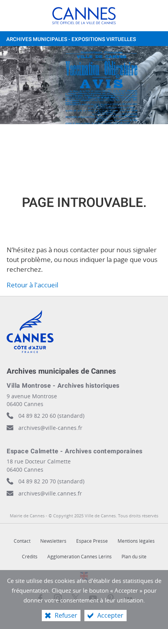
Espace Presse (92, 541)
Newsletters (53, 541)
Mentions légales (136, 541)
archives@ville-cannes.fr (50, 427)
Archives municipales (71, 39)
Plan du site (134, 556)
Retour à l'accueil (32, 284)
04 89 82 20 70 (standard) (51, 481)
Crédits (30, 556)
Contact (22, 541)
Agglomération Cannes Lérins (79, 556)
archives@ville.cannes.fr (50, 493)
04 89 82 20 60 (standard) (51, 415)
